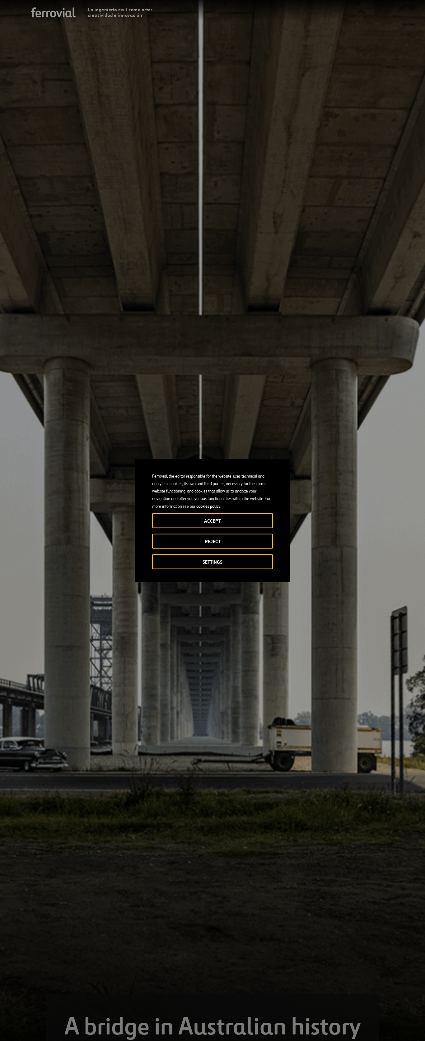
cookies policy (208, 506)
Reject (213, 541)
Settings (212, 562)
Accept (212, 521)
